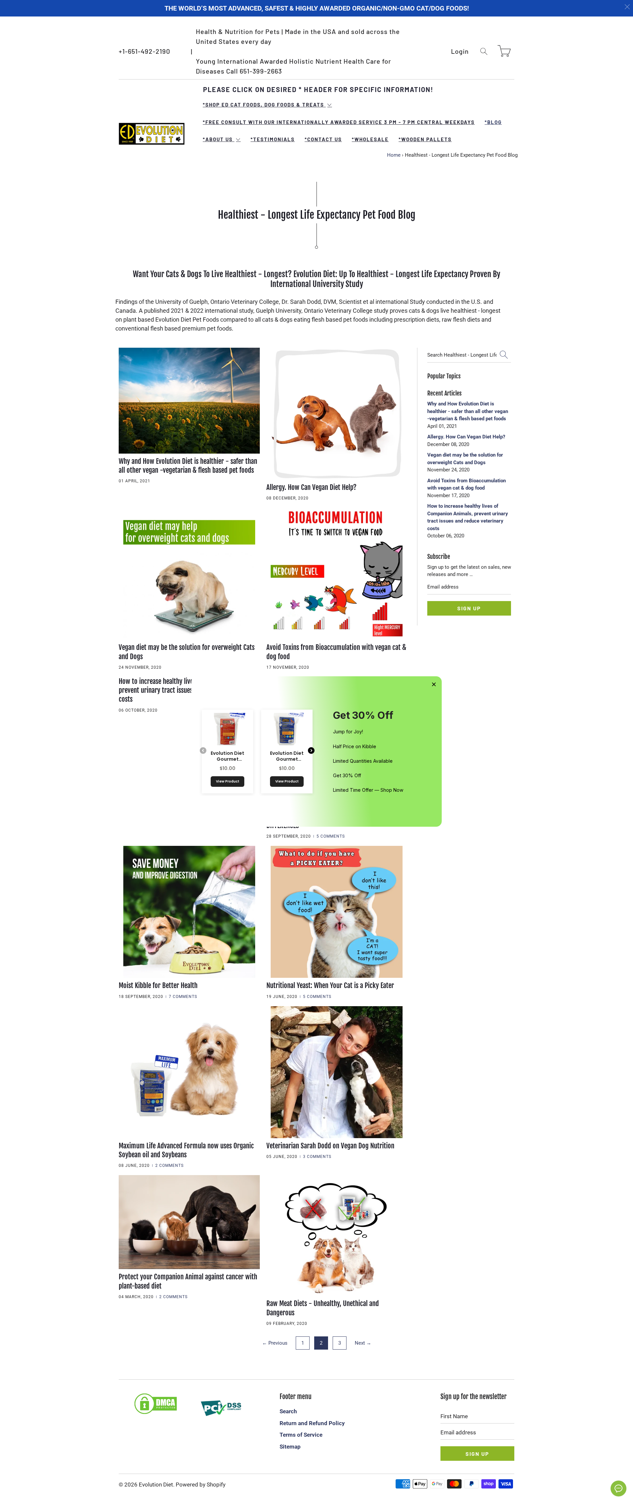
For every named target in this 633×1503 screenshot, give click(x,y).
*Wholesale (370, 139)
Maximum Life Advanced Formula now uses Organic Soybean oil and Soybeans (186, 1150)
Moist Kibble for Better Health (158, 985)
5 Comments (330, 836)
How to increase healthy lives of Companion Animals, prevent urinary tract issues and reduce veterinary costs (188, 690)
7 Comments (183, 996)
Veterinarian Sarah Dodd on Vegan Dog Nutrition (330, 1145)
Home (394, 155)
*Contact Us (323, 139)
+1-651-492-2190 (144, 51)
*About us (218, 139)
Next (363, 1343)
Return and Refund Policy (312, 1423)
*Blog (493, 122)
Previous (274, 1343)
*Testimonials (273, 139)
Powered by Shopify (201, 1484)
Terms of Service (301, 1434)
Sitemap (290, 1446)
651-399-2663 (261, 71)
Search (288, 1411)
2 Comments (169, 1165)
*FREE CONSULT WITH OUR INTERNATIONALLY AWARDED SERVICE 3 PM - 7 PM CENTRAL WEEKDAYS (339, 122)
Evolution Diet (156, 1484)
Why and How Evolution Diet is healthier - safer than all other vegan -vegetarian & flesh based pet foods (188, 465)
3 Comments (317, 1156)
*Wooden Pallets (425, 139)
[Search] (484, 51)
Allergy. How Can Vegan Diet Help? (311, 487)
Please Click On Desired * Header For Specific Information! (318, 89)
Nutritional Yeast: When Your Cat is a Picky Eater (330, 985)
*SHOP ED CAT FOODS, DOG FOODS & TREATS (264, 105)
